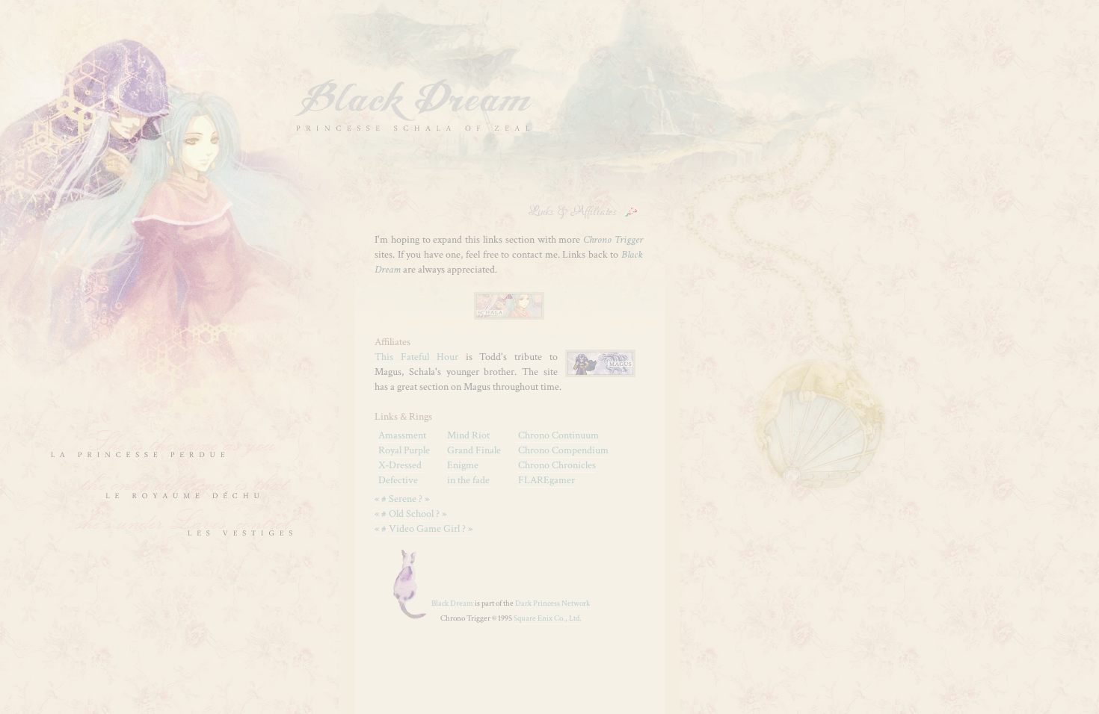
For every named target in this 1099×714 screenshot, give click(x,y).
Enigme (462, 465)
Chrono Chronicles (557, 465)
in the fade (468, 480)
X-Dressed (400, 465)
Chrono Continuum (558, 435)
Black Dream (452, 603)
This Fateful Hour (416, 357)
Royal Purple (404, 450)
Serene (402, 499)
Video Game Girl (424, 529)
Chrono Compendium (563, 450)
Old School (411, 514)
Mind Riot (468, 435)
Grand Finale (474, 450)
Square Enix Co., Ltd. (548, 618)
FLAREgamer (546, 480)
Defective (398, 480)
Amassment (402, 435)
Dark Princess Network (552, 603)
